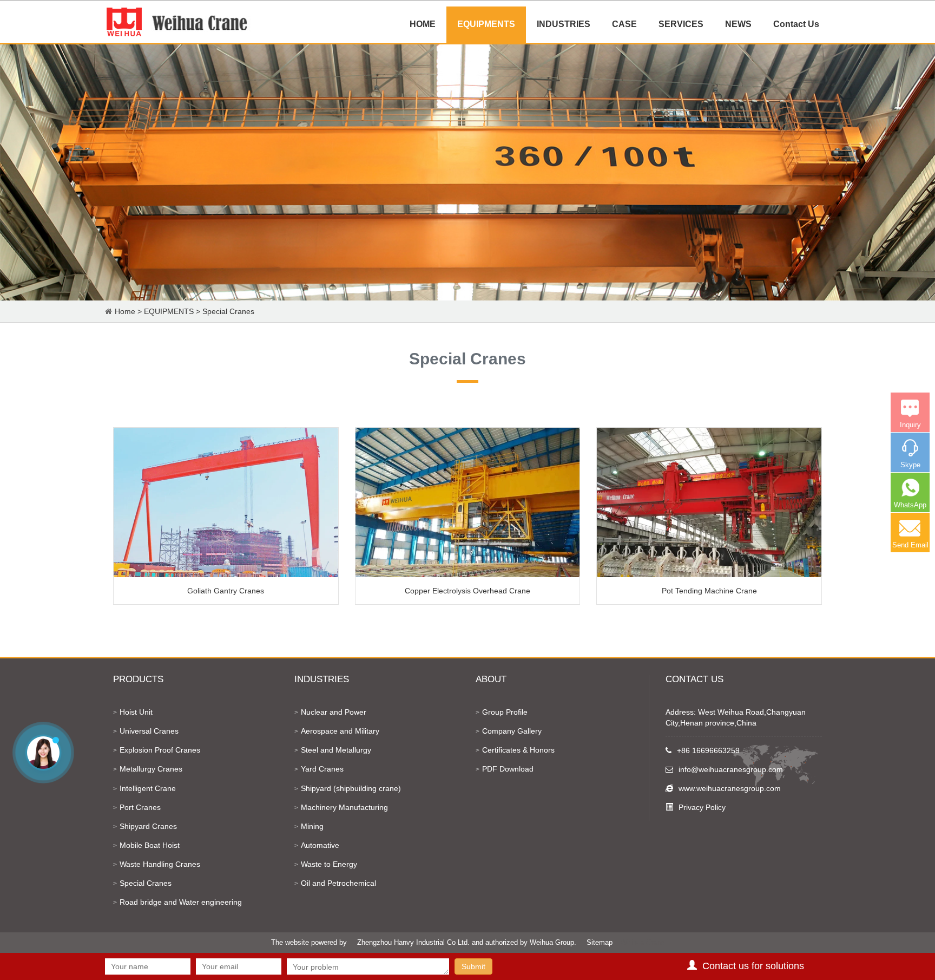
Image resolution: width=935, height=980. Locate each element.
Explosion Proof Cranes (160, 750)
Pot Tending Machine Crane (709, 590)
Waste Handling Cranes (160, 864)
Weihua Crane (642, 942)
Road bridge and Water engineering (181, 902)
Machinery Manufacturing (344, 807)
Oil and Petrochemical (338, 883)
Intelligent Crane (148, 788)
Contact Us (796, 24)
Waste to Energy (329, 864)
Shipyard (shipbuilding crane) (351, 788)
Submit (473, 966)
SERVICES (681, 24)
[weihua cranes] (178, 21)
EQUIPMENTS (486, 24)
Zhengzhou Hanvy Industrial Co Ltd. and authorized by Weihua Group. (466, 942)
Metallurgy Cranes (151, 769)
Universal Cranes (149, 731)
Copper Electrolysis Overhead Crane (467, 590)
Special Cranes (228, 311)
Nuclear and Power (333, 712)
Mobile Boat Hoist (150, 845)
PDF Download (508, 769)
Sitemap (600, 942)
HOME (423, 24)
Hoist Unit (136, 712)
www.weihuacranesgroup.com (730, 788)
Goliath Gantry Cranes (225, 590)
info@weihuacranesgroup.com (731, 769)
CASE (624, 24)
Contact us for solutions (753, 966)
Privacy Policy (702, 807)
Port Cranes (140, 807)
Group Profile (505, 712)
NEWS (738, 24)
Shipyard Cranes (148, 826)
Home (125, 311)
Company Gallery (512, 731)
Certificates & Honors (518, 750)
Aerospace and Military (340, 731)
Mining (312, 826)
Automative (320, 845)
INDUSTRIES (563, 24)
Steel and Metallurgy (336, 750)
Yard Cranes (322, 769)
